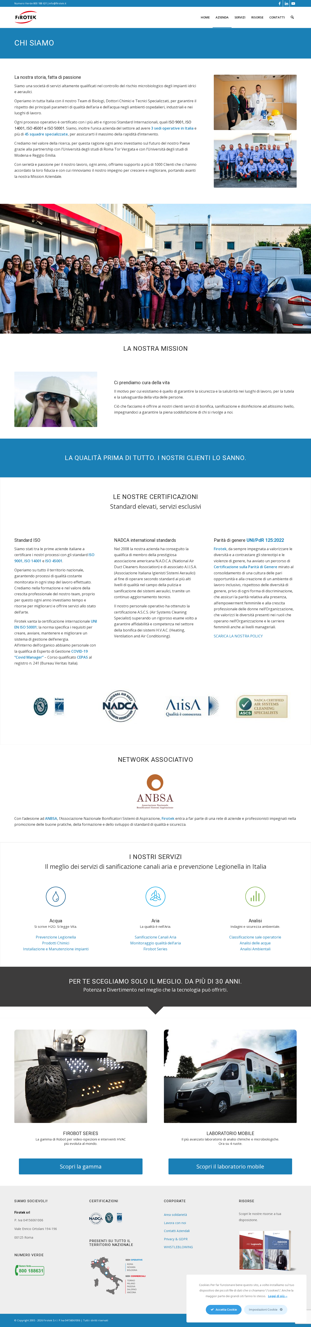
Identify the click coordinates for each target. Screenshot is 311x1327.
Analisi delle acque (255, 943)
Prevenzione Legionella (56, 937)
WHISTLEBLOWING (178, 1247)
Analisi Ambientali (255, 948)
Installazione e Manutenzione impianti (56, 948)
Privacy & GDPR (176, 1239)
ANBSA (51, 818)
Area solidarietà (175, 1214)
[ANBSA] (155, 791)
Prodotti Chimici (55, 943)
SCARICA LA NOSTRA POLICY (238, 636)
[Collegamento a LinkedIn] (286, 3)
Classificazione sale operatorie (255, 937)
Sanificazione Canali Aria (155, 937)
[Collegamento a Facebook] (279, 3)
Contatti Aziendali (177, 1231)
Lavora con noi (175, 1223)
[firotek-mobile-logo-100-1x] (25, 19)
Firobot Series (155, 948)
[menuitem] (205, 17)
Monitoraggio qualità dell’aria (155, 943)
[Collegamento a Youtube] (293, 3)
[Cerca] (292, 17)
